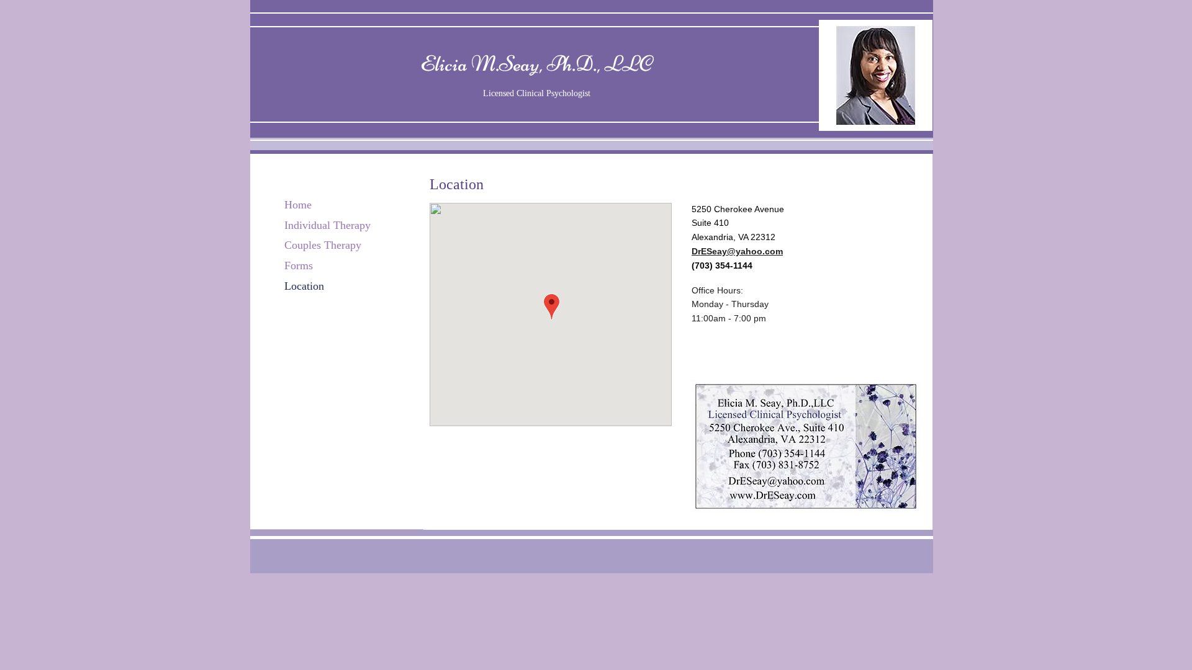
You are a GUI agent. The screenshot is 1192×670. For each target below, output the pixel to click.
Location (304, 286)
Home (298, 205)
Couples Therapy (322, 245)
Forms (298, 265)
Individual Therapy (327, 225)
